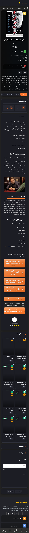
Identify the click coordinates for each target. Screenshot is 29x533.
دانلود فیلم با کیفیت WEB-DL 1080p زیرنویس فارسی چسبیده (13, 272)
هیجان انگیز (13, 55)
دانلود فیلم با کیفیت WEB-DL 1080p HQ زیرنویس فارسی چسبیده (13, 263)
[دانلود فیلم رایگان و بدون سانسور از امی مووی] (23, 3)
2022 (18, 58)
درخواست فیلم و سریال (16, 526)
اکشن (21, 55)
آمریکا (19, 60)
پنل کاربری (4, 531)
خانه (26, 531)
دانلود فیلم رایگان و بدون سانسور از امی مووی (16, 8)
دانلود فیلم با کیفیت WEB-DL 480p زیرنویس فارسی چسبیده (13, 289)
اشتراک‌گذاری (10, 491)
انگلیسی (7, 108)
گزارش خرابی (18, 491)
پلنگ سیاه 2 (7, 246)
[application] (14, 308)
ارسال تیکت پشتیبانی (17, 518)
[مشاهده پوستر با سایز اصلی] (14, 24)
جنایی (18, 55)
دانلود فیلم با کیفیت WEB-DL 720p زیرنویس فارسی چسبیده (13, 281)
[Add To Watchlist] (16, 46)
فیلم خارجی (3, 8)
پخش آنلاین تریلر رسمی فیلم (13, 299)
